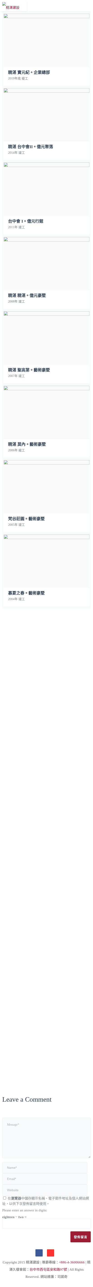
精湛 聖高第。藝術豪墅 (46, 358)
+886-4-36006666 (72, 1262)
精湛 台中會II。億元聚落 (47, 135)
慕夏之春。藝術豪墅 (46, 581)
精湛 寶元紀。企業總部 (46, 61)
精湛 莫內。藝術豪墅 (46, 433)
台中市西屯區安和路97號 (48, 1269)
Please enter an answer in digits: (24, 1210)
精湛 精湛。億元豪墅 (46, 284)
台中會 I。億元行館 (46, 210)
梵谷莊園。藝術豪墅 (46, 507)
